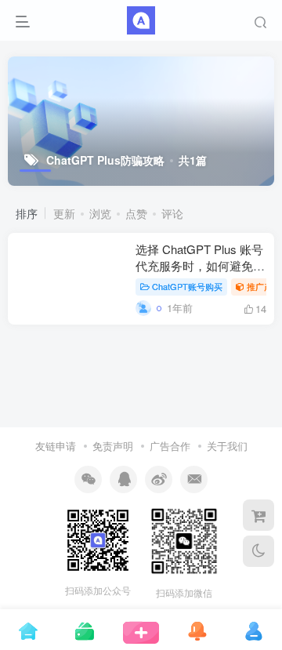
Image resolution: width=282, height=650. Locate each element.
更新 (64, 213)
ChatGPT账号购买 (187, 286)
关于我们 (227, 445)
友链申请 (55, 445)
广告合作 (170, 445)
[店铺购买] (258, 515)
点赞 (136, 213)
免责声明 (112, 445)
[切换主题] (258, 551)
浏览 (100, 213)
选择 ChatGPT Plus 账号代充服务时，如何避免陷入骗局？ (200, 265)
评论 (172, 213)
